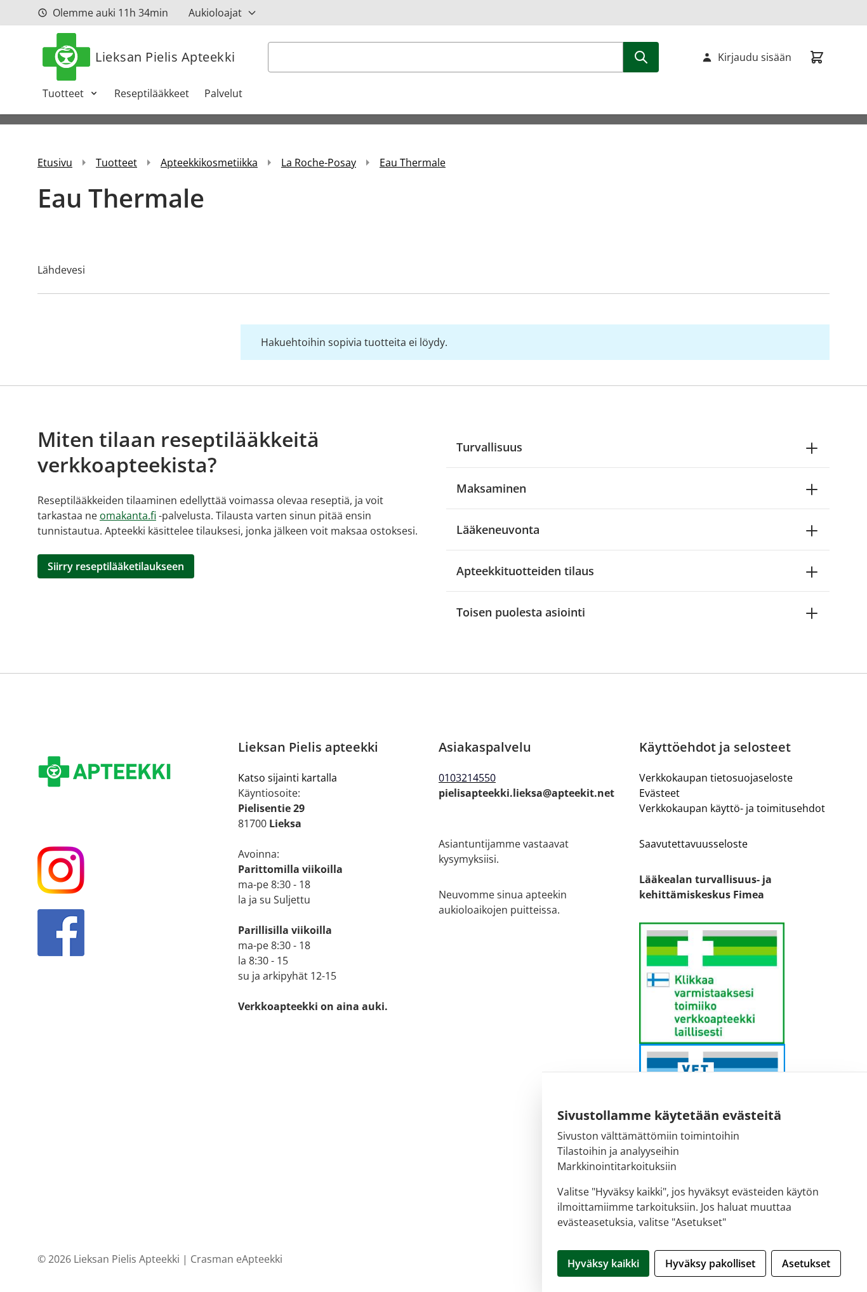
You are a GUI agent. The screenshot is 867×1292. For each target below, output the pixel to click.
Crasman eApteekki (236, 1259)
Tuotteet (63, 93)
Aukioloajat (215, 13)
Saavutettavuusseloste (693, 844)
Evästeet (659, 793)
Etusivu (54, 163)
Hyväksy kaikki (603, 1263)
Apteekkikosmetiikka (209, 163)
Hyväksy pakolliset (710, 1263)
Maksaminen (491, 488)
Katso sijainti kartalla (287, 778)
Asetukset (806, 1263)
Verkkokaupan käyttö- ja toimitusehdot (732, 808)
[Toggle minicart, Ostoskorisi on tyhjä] (817, 57)
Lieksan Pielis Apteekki (165, 56)
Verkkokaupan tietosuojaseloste (716, 778)
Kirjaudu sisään (754, 57)
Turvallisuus (489, 447)
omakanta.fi (128, 516)
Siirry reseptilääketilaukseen (116, 566)
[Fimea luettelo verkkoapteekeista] (734, 983)
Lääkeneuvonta (497, 529)
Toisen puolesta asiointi (520, 612)
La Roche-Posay (318, 163)
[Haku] (641, 57)
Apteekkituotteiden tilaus (525, 570)
